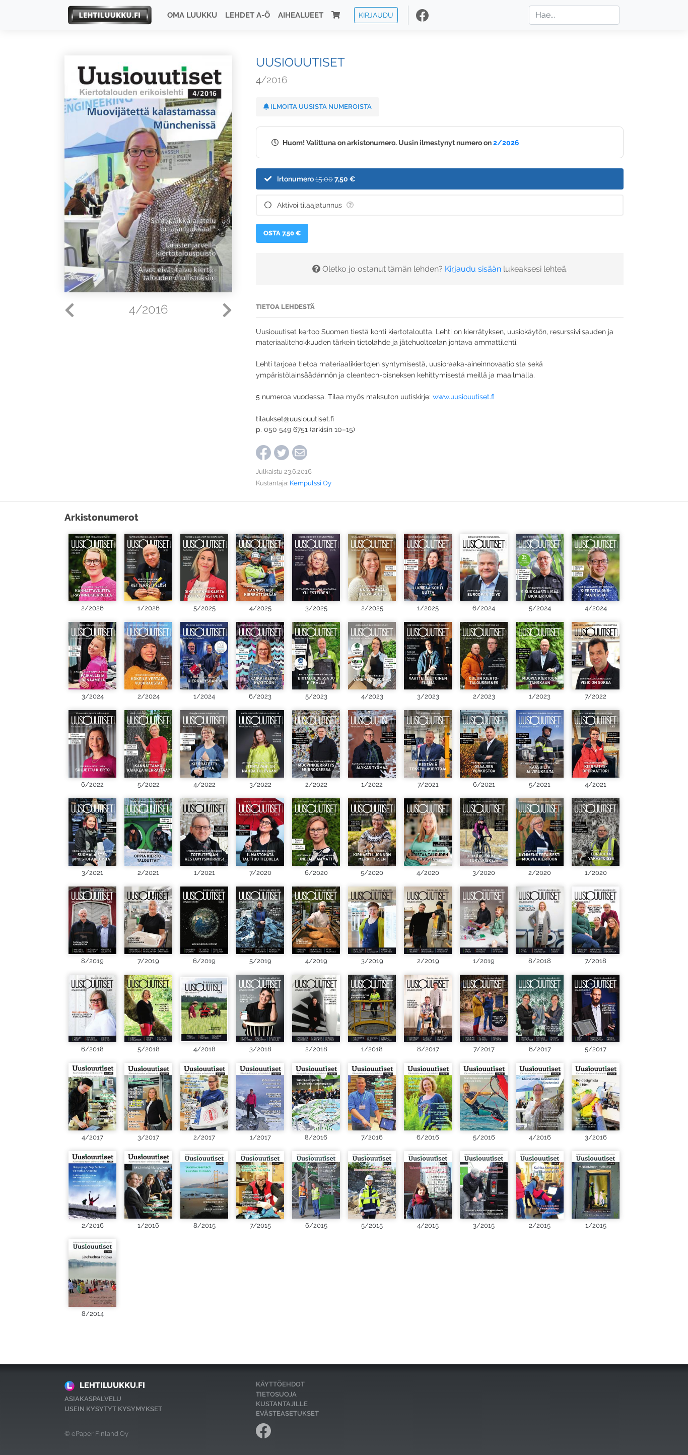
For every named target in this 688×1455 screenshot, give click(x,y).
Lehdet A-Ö (247, 15)
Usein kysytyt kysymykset (113, 1409)
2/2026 (506, 142)
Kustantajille (282, 1404)
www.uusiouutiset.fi (464, 396)
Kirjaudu (376, 15)
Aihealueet (300, 15)
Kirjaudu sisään (473, 269)
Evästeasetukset (287, 1413)
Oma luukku (192, 15)
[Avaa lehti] (92, 566)
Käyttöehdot (280, 1384)
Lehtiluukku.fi (112, 1385)
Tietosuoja (276, 1394)
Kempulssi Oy (310, 483)
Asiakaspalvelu (92, 1399)
